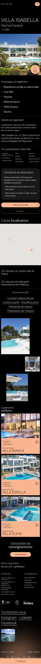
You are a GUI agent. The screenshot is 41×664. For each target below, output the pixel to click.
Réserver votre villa (20, 205)
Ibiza (12, 652)
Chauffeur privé (29, 302)
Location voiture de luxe (20, 298)
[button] (31, 250)
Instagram (9, 617)
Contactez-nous (13, 612)
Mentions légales (23, 633)
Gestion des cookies (24, 631)
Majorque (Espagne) (12, 25)
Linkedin (25, 617)
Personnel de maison (20, 306)
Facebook (9, 623)
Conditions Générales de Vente (27, 638)
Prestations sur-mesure (20, 311)
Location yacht (11, 302)
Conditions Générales (24, 636)
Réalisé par (23, 640)
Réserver (21, 661)
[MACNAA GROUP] (6, 4)
